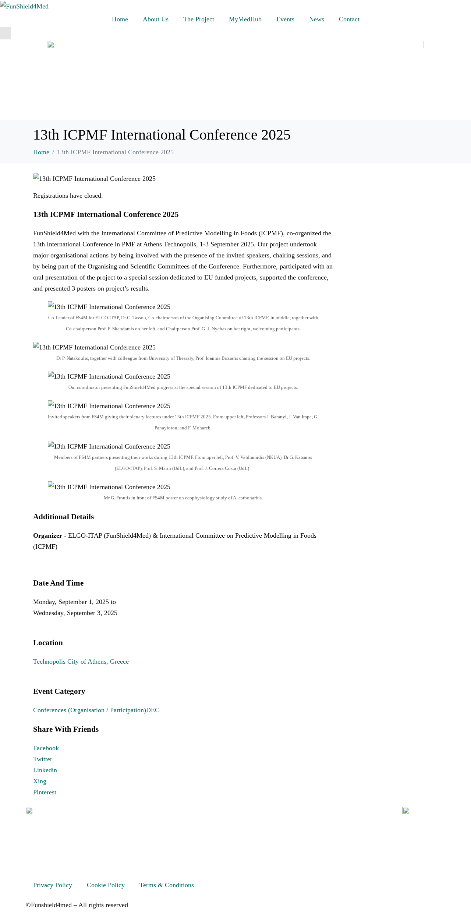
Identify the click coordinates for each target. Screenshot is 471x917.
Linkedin (45, 770)
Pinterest (44, 792)
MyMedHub (245, 19)
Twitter (42, 759)
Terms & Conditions (166, 885)
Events (285, 19)
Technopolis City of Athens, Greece (81, 661)
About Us (156, 19)
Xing (39, 781)
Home (120, 19)
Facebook (46, 748)
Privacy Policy (52, 885)
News (316, 19)
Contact (349, 19)
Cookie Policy (106, 885)
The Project (198, 19)
